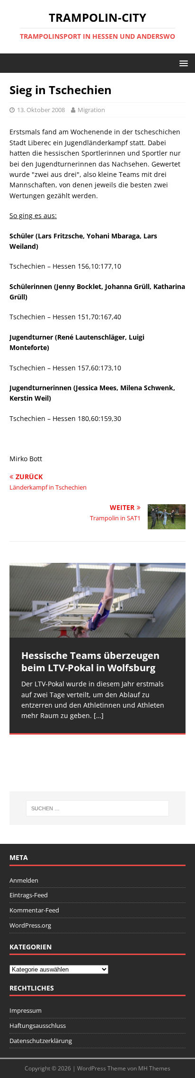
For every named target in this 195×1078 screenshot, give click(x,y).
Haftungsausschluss (37, 1025)
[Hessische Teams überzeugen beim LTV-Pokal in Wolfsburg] (97, 600)
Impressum (25, 1010)
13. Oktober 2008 (41, 109)
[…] (99, 715)
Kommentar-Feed (34, 910)
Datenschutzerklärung (40, 1040)
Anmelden (23, 880)
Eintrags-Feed (28, 895)
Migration (91, 109)
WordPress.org (30, 925)
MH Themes (154, 1068)
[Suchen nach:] (97, 808)
